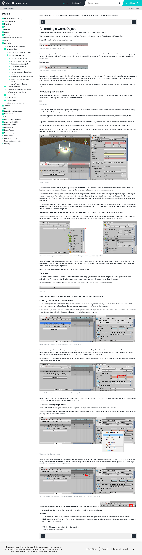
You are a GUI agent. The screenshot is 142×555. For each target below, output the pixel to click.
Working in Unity (9, 21)
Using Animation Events (19, 84)
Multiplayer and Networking (13, 37)
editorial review (74, 527)
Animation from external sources (20, 52)
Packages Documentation (12, 141)
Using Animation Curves (19, 66)
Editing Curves (16, 69)
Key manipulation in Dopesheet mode (21, 73)
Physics (6, 32)
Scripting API (76, 3)
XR (5, 116)
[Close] (133, 549)
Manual (65, 3)
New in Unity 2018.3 (10, 138)
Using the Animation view (19, 58)
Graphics (7, 29)
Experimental (8, 127)
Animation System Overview (16, 46)
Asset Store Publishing (11, 122)
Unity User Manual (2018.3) (13, 18)
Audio (6, 40)
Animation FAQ (12, 97)
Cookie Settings (91, 549)
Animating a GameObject (19, 64)
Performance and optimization (17, 92)
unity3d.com (130, 3)
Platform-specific (10, 125)
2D (5, 27)
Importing (7, 24)
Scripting (7, 35)
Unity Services (9, 114)
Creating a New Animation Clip (21, 61)
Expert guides (8, 135)
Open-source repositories (12, 119)
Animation (7, 43)
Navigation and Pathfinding (13, 111)
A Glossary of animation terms (17, 103)
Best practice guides (11, 133)
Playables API (11, 100)
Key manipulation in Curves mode (22, 76)
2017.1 (63, 529)
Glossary (7, 143)
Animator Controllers (13, 87)
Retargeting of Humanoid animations (19, 89)
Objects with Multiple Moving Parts (20, 80)
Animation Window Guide (17, 55)
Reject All (105, 549)
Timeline (7, 106)
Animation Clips (12, 49)
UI (5, 108)
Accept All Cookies (120, 549)
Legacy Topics (9, 130)
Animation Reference (14, 95)
